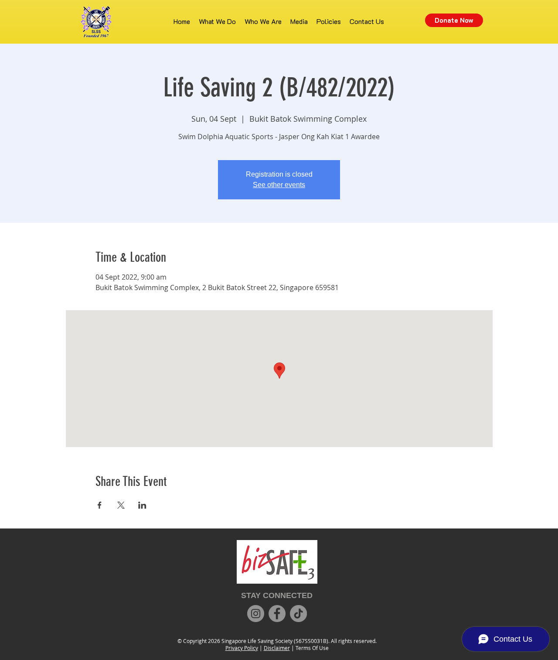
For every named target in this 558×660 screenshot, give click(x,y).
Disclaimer (277, 647)
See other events (279, 184)
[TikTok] (298, 613)
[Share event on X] (121, 505)
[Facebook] (277, 613)
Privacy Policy (241, 647)
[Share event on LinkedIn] (142, 505)
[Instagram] (255, 613)
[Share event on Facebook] (99, 505)
